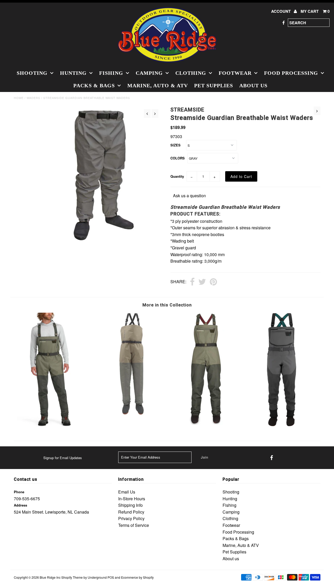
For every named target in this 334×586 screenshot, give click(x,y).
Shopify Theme (72, 577)
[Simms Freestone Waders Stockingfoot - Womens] (282, 426)
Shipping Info (130, 505)
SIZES (175, 145)
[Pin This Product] (213, 282)
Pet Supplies (213, 85)
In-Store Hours (131, 499)
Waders (33, 98)
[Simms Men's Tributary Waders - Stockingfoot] (52, 427)
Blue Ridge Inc (50, 577)
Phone (19, 491)
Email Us (126, 492)
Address (20, 505)
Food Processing (291, 73)
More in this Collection (167, 305)
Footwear (235, 73)
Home (18, 98)
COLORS (177, 158)
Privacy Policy (131, 518)
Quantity (177, 176)
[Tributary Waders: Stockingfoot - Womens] (205, 423)
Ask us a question (189, 196)
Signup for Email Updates (62, 457)
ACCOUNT (281, 11)
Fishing (111, 73)
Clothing (190, 73)
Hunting (73, 73)
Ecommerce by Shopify (137, 577)
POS (111, 577)
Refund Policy (131, 512)
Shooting (32, 73)
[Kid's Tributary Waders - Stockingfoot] (128, 414)
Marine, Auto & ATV (157, 85)
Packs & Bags (94, 85)
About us (253, 85)
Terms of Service (133, 525)
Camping (149, 73)
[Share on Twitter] (202, 282)
